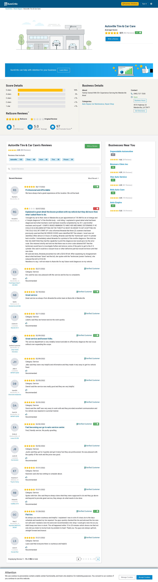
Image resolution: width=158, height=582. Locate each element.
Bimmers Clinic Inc (119, 164)
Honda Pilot (14, 552)
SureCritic (8, 9)
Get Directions (140, 111)
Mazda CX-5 (14, 328)
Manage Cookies (127, 577)
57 (94, 559)
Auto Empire (116, 202)
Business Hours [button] (140, 100)
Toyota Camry (15, 482)
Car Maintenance (98, 104)
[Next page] (98, 559)
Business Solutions (130, 4)
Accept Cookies (144, 577)
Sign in (144, 4)
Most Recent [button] (93, 178)
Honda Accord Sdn (15, 306)
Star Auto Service (118, 177)
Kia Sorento (14, 460)
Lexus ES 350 (15, 438)
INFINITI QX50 (15, 416)
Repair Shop (109, 104)
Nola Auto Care (117, 189)
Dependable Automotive (121, 151)
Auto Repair (18, 9)
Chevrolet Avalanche (14, 394)
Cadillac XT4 (14, 503)
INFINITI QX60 (15, 373)
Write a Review (113, 39)
